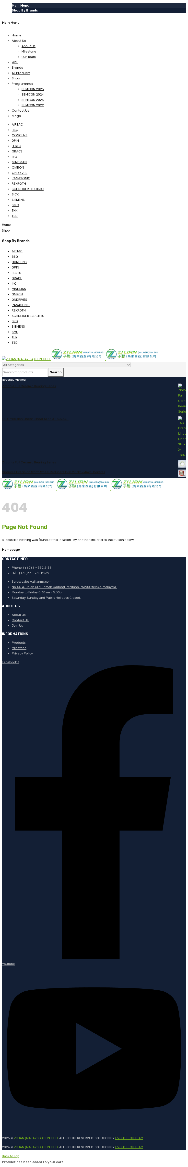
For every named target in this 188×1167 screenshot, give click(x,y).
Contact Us (20, 620)
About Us (19, 615)
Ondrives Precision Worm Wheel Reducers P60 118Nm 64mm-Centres (53, 472)
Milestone (19, 648)
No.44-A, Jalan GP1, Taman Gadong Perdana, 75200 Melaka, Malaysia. (64, 587)
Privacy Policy (22, 653)
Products (19, 642)
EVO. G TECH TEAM (129, 1138)
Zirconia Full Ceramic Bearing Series (29, 386)
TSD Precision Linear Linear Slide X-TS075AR (35, 419)
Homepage (11, 549)
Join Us (17, 625)
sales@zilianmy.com (36, 581)
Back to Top (10, 1156)
